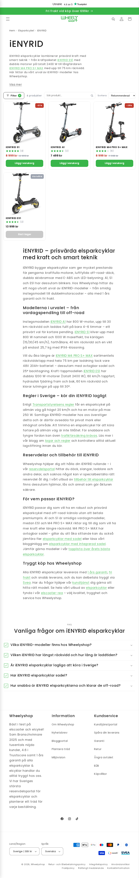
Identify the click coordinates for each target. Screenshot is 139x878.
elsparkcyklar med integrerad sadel (77, 544)
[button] (8, 19)
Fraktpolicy (68, 868)
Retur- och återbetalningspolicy (67, 864)
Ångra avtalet (103, 757)
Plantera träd (61, 749)
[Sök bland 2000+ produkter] (113, 19)
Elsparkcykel (26, 30)
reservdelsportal (42, 469)
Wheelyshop (38, 864)
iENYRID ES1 (65, 60)
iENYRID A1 (58, 322)
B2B (96, 765)
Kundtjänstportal (105, 724)
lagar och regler (58, 441)
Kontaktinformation (118, 868)
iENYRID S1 (82, 332)
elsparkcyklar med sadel (62, 539)
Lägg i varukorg (24, 163)
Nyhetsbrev (60, 732)
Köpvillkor (100, 774)
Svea (27, 583)
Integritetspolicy (98, 864)
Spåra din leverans (107, 732)
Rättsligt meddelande (91, 868)
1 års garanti (97, 572)
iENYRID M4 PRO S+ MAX (26, 68)
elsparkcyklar (96, 588)
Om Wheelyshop (63, 724)
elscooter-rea (52, 593)
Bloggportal (60, 741)
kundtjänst (81, 583)
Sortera (102, 95)
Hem (12, 30)
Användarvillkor (120, 864)
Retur (97, 749)
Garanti (99, 741)
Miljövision (58, 757)
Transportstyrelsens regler (53, 405)
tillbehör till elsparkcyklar (93, 479)
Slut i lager (24, 234)
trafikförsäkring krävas (79, 436)
